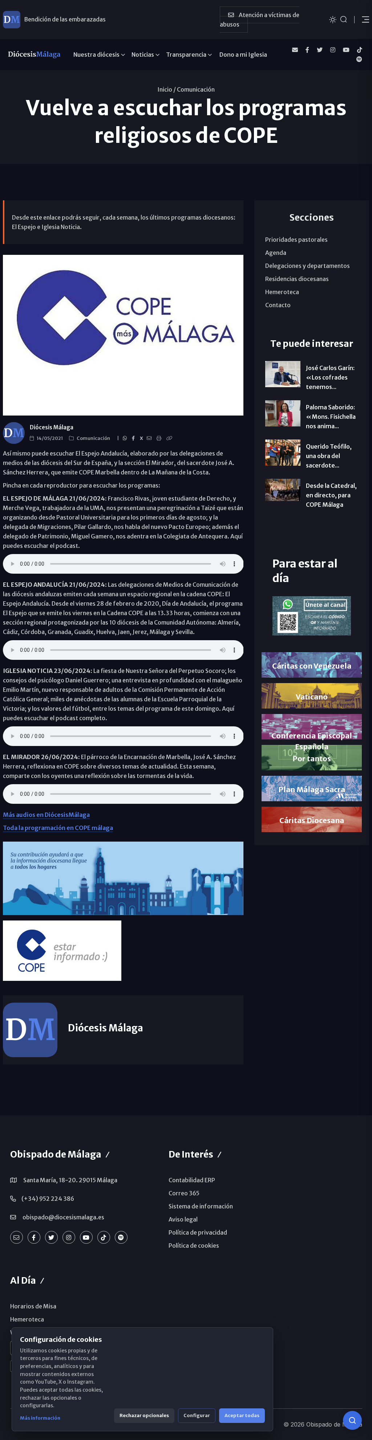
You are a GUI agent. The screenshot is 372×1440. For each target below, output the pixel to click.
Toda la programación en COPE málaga (58, 827)
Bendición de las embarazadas (65, 19)
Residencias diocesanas (297, 278)
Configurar (196, 1415)
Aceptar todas (242, 1415)
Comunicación (196, 89)
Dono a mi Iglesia (243, 54)
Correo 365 (184, 1193)
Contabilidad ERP (192, 1180)
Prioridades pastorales (296, 239)
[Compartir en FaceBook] (134, 438)
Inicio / (166, 89)
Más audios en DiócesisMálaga (46, 814)
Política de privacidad (198, 1232)
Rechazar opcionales (144, 1415)
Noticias (143, 54)
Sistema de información (201, 1206)
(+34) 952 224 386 (47, 1198)
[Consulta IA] (352, 1420)
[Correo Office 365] (295, 49)
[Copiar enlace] (170, 438)
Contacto (278, 305)
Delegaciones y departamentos (307, 265)
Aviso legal (183, 1219)
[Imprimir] (160, 438)
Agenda (275, 252)
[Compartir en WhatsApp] (126, 438)
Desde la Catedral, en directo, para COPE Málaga (331, 495)
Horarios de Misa (33, 1306)
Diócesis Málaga (51, 427)
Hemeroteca (282, 292)
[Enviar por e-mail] (150, 438)
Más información (40, 1418)
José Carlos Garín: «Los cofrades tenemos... (330, 377)
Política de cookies (194, 1245)
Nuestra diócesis (96, 54)
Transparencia (186, 54)
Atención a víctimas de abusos (259, 19)
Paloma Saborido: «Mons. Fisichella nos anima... (331, 417)
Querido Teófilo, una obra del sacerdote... (329, 456)
